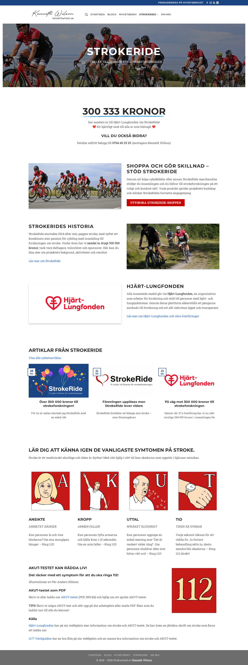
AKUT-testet (69, 597)
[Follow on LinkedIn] (217, 3)
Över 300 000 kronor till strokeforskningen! (58, 404)
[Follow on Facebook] (207, 3)
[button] (86, 14)
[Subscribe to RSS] (214, 3)
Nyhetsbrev (128, 14)
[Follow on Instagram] (211, 3)
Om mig (166, 14)
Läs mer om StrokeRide (44, 261)
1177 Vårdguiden (40, 638)
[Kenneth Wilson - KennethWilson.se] (52, 14)
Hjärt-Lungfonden (41, 625)
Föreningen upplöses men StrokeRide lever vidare (124, 404)
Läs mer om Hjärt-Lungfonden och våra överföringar (163, 316)
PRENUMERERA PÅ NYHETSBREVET (180, 2)
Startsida (97, 14)
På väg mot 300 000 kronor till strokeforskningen (189, 404)
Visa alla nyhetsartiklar (45, 358)
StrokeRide (147, 14)
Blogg (112, 14)
